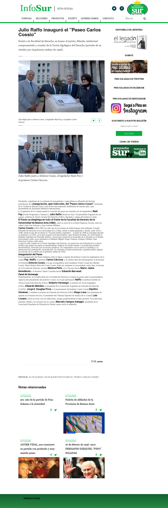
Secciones (42, 18)
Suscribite (129, 133)
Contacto (108, 18)
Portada (27, 18)
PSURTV (72, 18)
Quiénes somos (90, 18)
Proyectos (57, 18)
